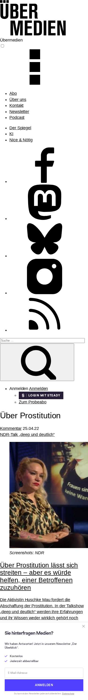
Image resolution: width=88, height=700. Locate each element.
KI (11, 133)
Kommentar (11, 428)
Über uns (17, 99)
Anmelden (38, 388)
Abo (13, 93)
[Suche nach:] (42, 340)
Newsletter (19, 111)
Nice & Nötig (21, 140)
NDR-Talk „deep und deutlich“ (27, 434)
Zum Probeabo (32, 402)
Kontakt (16, 105)
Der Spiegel (20, 128)
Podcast (16, 117)
